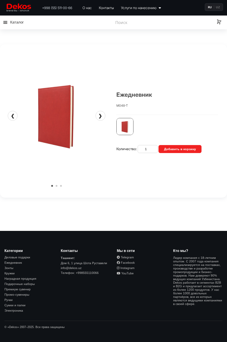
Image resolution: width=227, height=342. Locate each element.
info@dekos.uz (71, 268)
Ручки (8, 300)
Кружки (9, 273)
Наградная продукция (20, 278)
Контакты (106, 8)
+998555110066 (87, 273)
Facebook (127, 262)
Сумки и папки (14, 305)
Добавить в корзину (180, 149)
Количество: (126, 149)
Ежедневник (13, 262)
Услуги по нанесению (139, 8)
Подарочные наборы (19, 284)
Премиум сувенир (17, 289)
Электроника (13, 310)
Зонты (8, 268)
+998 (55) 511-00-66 (57, 8)
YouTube (127, 273)
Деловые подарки (17, 257)
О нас (87, 8)
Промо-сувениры (16, 294)
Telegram (127, 257)
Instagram (127, 268)
